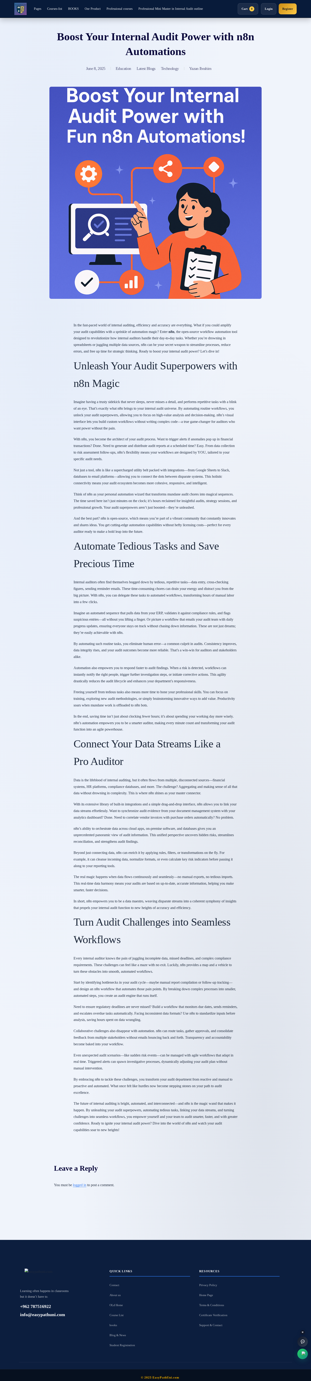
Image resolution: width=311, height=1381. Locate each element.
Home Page (206, 1295)
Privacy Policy (208, 1285)
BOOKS (73, 8)
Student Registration (122, 1345)
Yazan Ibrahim (200, 68)
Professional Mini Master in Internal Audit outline (170, 8)
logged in (79, 1185)
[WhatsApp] (302, 1354)
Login (269, 8)
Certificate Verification (213, 1315)
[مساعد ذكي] (302, 1341)
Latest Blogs (146, 68)
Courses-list (54, 8)
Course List (117, 1315)
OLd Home (116, 1305)
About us (115, 1295)
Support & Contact (210, 1325)
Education (123, 68)
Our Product (93, 8)
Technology (170, 68)
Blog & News (118, 1335)
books (113, 1325)
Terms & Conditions (211, 1305)
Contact (114, 1285)
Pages (37, 8)
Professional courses (120, 8)
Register (287, 8)
